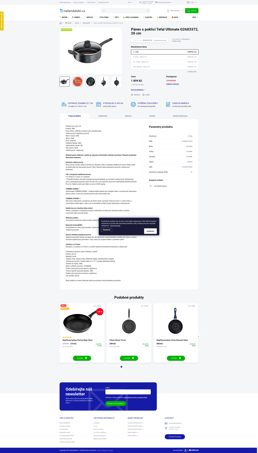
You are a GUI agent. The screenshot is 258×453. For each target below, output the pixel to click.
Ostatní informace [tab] (180, 116)
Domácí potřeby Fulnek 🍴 (136, 426)
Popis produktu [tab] (74, 116)
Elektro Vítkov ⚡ (133, 435)
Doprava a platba (78, 2)
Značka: (176, 41)
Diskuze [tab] (128, 116)
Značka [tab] (152, 116)
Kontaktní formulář (175, 437)
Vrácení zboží (91, 2)
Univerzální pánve (160, 186)
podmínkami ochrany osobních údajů (135, 397)
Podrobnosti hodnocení (160, 40)
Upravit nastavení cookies (105, 450)
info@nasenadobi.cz (175, 423)
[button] (121, 367)
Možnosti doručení (172, 84)
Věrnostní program (99, 435)
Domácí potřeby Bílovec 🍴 (136, 423)
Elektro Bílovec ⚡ (133, 432)
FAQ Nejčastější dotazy (67, 435)
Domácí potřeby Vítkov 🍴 (136, 429)
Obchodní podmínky (66, 439)
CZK (192, 2)
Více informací (115, 226)
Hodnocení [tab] (102, 116)
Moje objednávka (65, 2)
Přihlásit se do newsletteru (116, 403)
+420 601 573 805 (174, 428)
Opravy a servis (98, 429)
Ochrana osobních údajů (67, 442)
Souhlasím (150, 231)
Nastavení (106, 230)
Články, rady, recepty (100, 439)
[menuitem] (65, 17)
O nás (95, 426)
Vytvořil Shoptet (178, 450)
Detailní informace (137, 90)
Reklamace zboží (103, 2)
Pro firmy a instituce (100, 432)
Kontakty (96, 423)
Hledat (148, 10)
